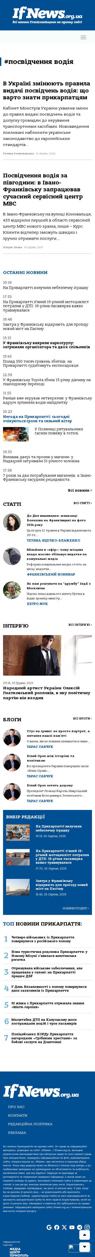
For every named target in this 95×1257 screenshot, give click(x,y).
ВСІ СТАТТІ (82, 503)
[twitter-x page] (64, 1228)
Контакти (17, 1115)
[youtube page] (71, 1228)
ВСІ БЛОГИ (82, 718)
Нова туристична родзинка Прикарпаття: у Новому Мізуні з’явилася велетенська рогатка (49, 956)
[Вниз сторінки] (84, 1247)
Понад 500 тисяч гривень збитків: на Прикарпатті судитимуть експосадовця (40, 363)
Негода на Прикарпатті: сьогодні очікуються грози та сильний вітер (37, 419)
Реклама (17, 1133)
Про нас (16, 1107)
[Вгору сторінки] (84, 1235)
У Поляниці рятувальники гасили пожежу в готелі (59, 431)
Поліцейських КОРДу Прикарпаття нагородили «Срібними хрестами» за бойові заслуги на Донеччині (44, 1038)
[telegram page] (79, 1228)
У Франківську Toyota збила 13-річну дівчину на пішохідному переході (47, 382)
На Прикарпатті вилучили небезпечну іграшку (45, 288)
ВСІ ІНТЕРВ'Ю (80, 624)
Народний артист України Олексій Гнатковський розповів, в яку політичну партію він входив (46, 693)
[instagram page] (87, 1228)
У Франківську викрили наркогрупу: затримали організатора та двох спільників (46, 345)
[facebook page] (56, 1228)
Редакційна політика (30, 1124)
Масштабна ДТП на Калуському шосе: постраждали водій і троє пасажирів (44, 1021)
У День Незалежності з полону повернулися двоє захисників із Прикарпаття (49, 988)
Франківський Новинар (51, 574)
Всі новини (80, 490)
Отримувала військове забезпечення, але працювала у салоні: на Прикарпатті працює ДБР (46, 972)
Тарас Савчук (40, 747)
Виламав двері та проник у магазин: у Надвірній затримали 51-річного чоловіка (41, 459)
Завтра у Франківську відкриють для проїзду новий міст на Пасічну (45, 326)
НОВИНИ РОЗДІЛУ (76, 908)
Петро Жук (37, 604)
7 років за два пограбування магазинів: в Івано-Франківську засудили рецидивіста (47, 477)
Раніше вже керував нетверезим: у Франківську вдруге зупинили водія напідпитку (47, 400)
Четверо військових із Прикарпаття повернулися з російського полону (42, 939)
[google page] (49, 1228)
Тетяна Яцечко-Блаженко (53, 540)
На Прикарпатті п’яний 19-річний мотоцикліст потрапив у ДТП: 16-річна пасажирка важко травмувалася (46, 306)
